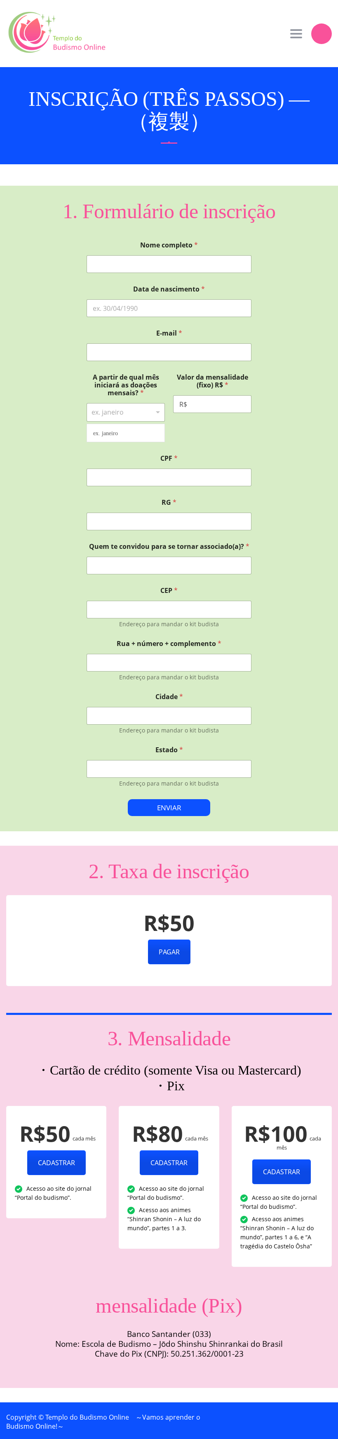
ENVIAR (169, 807)
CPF (169, 458)
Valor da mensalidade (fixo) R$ (212, 381)
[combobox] (126, 412)
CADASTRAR (56, 1162)
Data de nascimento (169, 289)
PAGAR (169, 951)
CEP (169, 591)
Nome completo (169, 245)
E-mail (169, 333)
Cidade (169, 697)
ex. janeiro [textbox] (105, 433)
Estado (169, 750)
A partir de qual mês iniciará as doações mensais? (126, 385)
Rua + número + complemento (169, 644)
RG (169, 502)
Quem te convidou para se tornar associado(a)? (169, 546)
